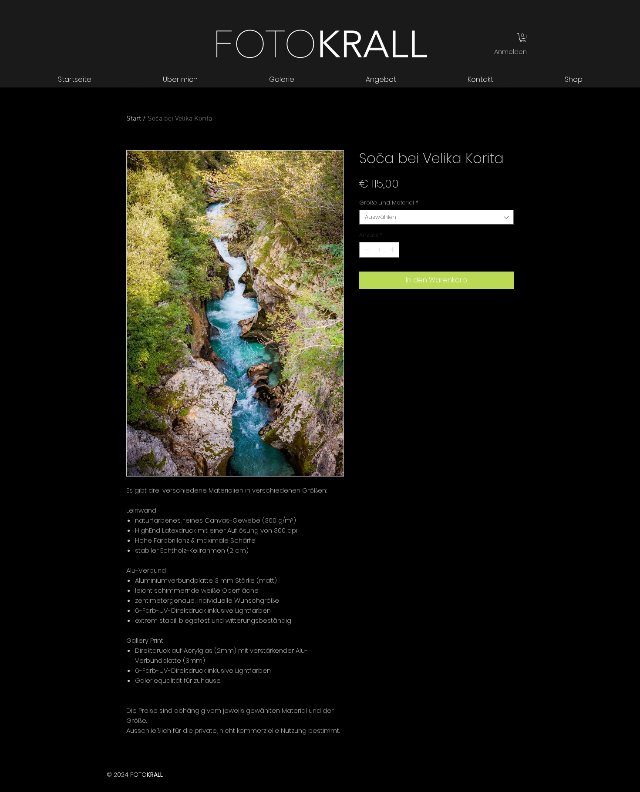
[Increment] (393, 249)
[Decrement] (365, 249)
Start (133, 118)
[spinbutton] (379, 249)
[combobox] (436, 217)
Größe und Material (388, 202)
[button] (522, 37)
